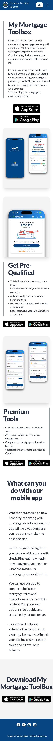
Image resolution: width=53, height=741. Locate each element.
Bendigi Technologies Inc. (33, 735)
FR (47, 5)
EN (39, 5)
